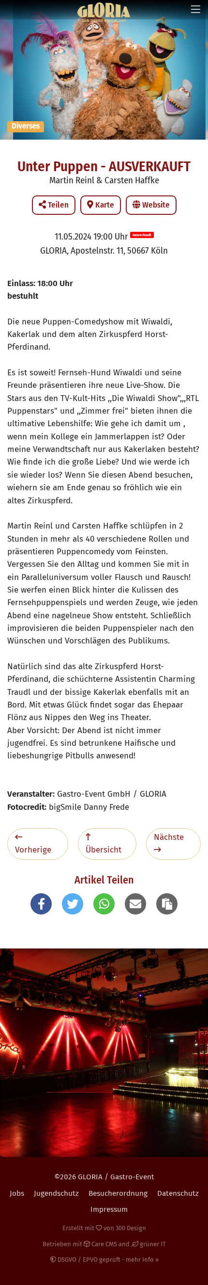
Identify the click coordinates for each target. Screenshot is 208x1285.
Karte (103, 205)
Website (155, 205)
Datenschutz (178, 1193)
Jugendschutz (56, 1193)
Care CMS (103, 1244)
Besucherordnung (118, 1193)
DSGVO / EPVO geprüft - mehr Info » (107, 1259)
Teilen (57, 205)
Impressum (109, 1209)
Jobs (17, 1193)
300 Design (131, 1228)
